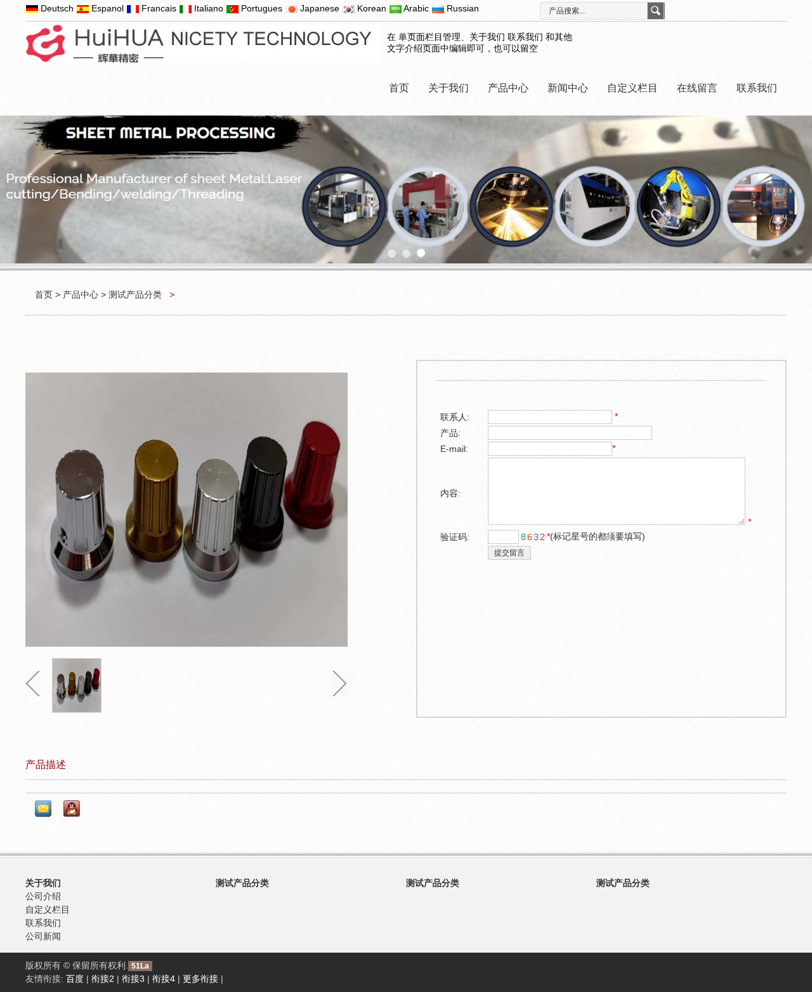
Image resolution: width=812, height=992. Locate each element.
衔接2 (102, 979)
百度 (75, 979)
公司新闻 (43, 936)
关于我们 (448, 88)
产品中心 (508, 88)
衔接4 (163, 979)
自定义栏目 (632, 88)
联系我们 (757, 88)
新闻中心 (567, 88)
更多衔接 (200, 979)
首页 (399, 88)
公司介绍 (43, 896)
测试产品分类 (136, 294)
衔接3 (133, 979)
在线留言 (697, 88)
